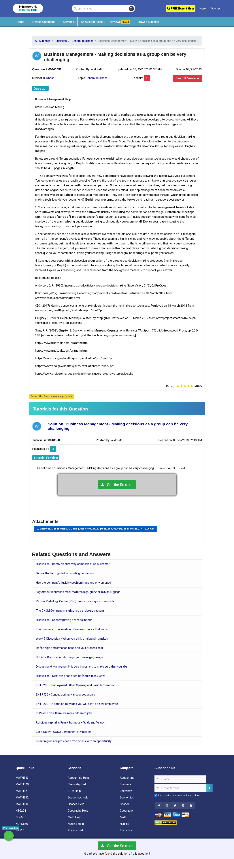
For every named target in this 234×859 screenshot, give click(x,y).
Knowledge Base (92, 22)
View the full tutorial (171, 468)
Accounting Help (78, 777)
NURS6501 (23, 824)
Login (202, 8)
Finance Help (76, 804)
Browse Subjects (148, 22)
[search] (131, 8)
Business (48, 78)
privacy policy (178, 795)
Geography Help (78, 810)
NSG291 (21, 810)
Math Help (74, 817)
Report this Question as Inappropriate (52, 396)
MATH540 (22, 784)
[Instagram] (167, 805)
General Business (96, 78)
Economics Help (78, 797)
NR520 (20, 830)
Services (68, 22)
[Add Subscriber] (209, 788)
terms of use (194, 795)
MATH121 (22, 791)
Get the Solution (118, 485)
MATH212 (22, 797)
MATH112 (22, 804)
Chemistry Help (77, 784)
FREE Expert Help (182, 8)
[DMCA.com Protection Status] (165, 822)
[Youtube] (183, 805)
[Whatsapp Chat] (9, 836)
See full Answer (186, 78)
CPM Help (74, 791)
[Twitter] (175, 805)
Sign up (215, 8)
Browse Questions (43, 22)
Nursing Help (76, 824)
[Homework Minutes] (28, 8)
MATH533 (22, 777)
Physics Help (76, 830)
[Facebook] (159, 805)
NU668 (20, 817)
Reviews (119, 22)
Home (20, 22)
